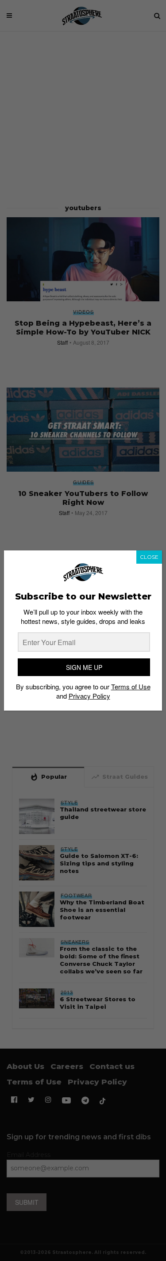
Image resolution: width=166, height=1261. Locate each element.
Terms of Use (131, 686)
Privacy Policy (89, 695)
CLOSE (149, 557)
